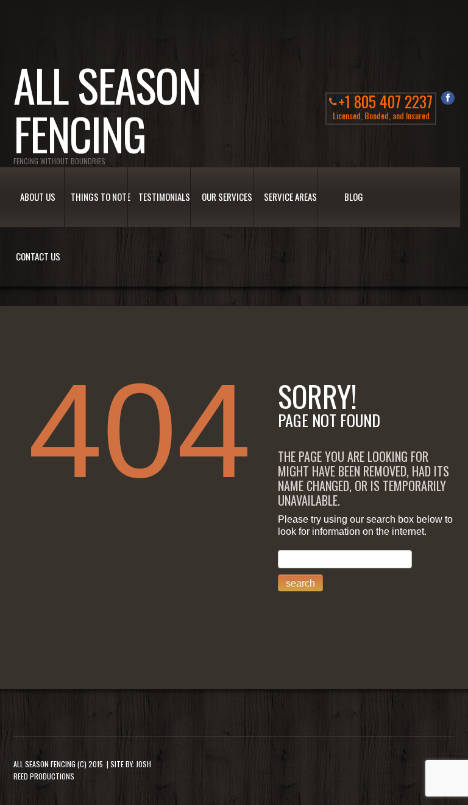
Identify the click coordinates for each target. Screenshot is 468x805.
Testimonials (164, 196)
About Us (37, 196)
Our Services (227, 196)
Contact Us (38, 256)
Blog (353, 196)
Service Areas (290, 196)
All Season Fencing (44, 764)
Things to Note (100, 196)
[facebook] (448, 98)
